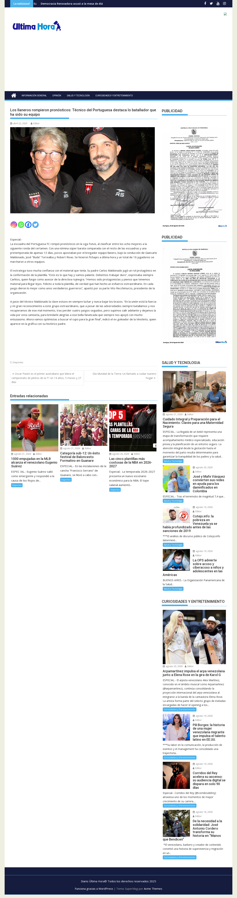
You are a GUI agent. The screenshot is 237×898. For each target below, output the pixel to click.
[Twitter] (35, 224)
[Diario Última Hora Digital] (14, 95)
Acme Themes (153, 888)
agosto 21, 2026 (22, 453)
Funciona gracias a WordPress (94, 888)
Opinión (56, 95)
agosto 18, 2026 (204, 812)
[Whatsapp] (21, 224)
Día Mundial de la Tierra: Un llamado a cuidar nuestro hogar (124, 375)
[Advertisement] (118, 63)
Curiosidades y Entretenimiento (114, 95)
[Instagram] (14, 224)
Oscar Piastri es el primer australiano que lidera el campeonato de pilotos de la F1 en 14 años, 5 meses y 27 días (46, 378)
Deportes (18, 362)
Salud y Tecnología (78, 95)
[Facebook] (28, 224)
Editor (36, 123)
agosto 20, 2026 (120, 453)
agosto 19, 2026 (204, 507)
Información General (34, 95)
